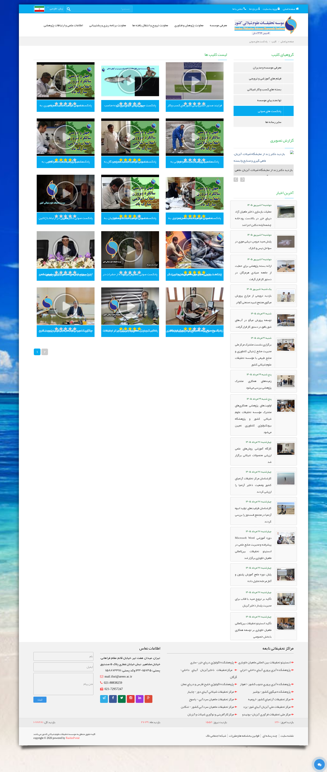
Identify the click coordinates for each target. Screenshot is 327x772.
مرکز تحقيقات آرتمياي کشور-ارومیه (269, 699)
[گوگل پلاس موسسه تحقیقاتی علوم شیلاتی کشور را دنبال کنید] (148, 698)
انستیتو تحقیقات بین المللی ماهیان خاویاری (264, 662)
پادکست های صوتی (258, 41)
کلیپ (274, 41)
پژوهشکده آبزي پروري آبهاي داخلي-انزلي (265, 670)
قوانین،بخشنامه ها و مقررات (244, 736)
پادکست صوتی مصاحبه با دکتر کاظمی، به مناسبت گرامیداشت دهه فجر (66, 161)
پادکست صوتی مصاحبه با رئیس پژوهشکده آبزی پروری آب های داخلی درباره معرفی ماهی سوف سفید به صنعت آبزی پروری (66, 274)
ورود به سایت (270, 9)
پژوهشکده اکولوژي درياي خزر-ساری (212, 662)
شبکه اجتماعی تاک (216, 736)
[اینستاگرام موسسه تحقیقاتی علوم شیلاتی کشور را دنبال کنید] (130, 698)
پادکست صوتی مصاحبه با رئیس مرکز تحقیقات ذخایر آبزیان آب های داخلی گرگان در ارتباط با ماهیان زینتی (130, 330)
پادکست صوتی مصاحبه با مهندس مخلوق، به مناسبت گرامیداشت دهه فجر (194, 218)
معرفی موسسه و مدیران (267, 67)
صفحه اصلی (289, 9)
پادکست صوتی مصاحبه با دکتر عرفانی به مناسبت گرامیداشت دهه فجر (194, 161)
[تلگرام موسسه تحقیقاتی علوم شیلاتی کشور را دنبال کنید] (104, 698)
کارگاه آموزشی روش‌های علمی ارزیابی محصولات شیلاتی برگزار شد (253, 455)
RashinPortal (72, 738)
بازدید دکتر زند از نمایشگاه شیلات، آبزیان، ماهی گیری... (264, 173)
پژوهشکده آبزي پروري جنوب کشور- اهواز (265, 684)
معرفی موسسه (218, 25)
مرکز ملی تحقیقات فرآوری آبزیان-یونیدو (266, 714)
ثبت (40, 699)
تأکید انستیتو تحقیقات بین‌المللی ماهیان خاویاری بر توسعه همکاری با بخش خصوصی (253, 630)
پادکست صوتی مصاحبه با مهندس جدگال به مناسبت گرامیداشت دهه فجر (130, 161)
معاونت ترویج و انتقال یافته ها (150, 25)
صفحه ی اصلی (287, 41)
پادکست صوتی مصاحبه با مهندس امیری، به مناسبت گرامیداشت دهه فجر (66, 105)
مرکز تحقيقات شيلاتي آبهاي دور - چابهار (210, 691)
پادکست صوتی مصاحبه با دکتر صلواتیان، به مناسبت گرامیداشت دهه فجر (130, 218)
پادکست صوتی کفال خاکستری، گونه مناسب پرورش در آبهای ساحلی (130, 105)
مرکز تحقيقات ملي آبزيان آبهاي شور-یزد (267, 707)
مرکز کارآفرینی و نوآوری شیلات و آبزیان (211, 714)
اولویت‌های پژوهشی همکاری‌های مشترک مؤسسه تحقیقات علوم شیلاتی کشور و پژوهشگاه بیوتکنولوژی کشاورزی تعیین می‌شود (253, 419)
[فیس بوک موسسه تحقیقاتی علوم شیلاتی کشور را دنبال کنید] (113, 698)
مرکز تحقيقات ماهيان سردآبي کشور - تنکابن (207, 707)
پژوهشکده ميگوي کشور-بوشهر (272, 691)
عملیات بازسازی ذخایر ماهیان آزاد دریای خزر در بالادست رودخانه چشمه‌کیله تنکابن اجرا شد (253, 218)
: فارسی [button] (56, 8)
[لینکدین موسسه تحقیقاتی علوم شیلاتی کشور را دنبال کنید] (139, 698)
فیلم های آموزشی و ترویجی (265, 78)
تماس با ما (237, 9)
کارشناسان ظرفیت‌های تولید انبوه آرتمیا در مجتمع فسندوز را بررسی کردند (253, 514)
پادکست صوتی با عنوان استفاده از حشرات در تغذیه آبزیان (130, 274)
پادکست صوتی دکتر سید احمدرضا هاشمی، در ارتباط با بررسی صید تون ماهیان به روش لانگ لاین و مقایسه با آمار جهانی (194, 274)
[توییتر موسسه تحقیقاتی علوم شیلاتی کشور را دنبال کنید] (121, 698)
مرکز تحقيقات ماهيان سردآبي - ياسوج (211, 699)
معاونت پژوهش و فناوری (189, 25)
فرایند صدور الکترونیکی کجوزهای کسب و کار (195, 105)
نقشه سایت (287, 736)
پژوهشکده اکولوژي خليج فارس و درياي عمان (207, 684)
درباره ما (253, 9)
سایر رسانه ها (273, 122)
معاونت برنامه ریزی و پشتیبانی (107, 25)
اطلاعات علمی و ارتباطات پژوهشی (63, 25)
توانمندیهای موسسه (269, 100)
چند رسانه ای (270, 736)
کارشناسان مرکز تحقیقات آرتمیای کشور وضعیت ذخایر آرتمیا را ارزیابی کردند (253, 485)
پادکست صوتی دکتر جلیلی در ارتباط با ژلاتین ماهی (66, 218)
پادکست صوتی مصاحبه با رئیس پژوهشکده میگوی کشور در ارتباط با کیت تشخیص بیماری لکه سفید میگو (66, 330)
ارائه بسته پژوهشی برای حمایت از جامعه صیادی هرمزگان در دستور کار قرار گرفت (253, 272)
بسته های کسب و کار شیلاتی (264, 89)
